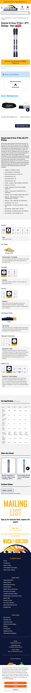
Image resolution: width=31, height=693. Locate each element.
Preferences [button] (11, 678)
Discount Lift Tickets (9, 591)
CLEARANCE (8, 17)
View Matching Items (22, 126)
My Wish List (7, 619)
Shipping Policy (7, 631)
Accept (15, 682)
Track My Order (8, 622)
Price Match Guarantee (10, 567)
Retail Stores (7, 582)
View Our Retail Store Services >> (15, 1)
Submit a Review (7, 490)
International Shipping (9, 633)
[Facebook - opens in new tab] (5, 541)
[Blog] (26, 541)
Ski (12, 17)
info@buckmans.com (15, 642)
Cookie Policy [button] (7, 677)
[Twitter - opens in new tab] (9, 541)
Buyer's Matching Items (9, 95)
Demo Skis (6, 598)
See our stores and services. (15, 651)
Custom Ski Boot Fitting (10, 593)
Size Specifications (6, 66)
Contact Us (6, 563)
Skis (15, 17)
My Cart (27, 9)
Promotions (6, 628)
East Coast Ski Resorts (10, 605)
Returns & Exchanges (9, 624)
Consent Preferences (15, 658)
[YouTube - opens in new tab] (22, 541)
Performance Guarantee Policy (12, 596)
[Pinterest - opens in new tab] (17, 541)
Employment (7, 607)
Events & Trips (7, 600)
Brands (5, 626)
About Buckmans (8, 580)
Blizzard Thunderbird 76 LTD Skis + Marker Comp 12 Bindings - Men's (8, 477)
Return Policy (7, 565)
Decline (15, 686)
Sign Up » (15, 528)
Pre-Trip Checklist (8, 602)
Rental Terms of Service (10, 589)
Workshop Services (9, 584)
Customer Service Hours (15, 647)
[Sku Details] (6, 68)
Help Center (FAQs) (9, 570)
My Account (6, 617)
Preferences (15, 689)
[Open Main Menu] (2, 8)
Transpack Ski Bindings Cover (9, 117)
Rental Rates (7, 587)
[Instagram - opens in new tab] (13, 541)
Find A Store (22, 9)
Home (2, 17)
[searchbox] (28, 13)
